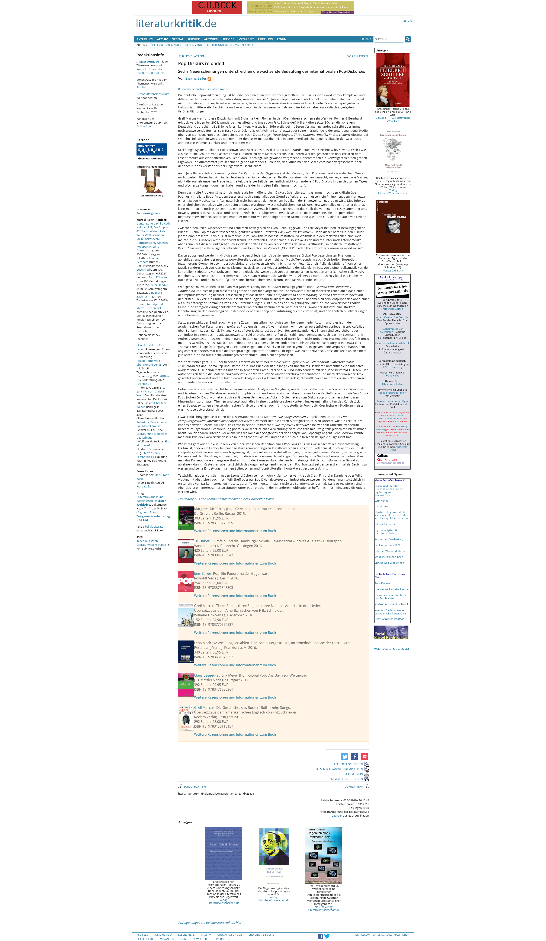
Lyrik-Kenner (382, 500)
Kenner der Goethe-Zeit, (389, 539)
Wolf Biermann (154, 235)
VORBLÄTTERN (358, 56)
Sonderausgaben (148, 213)
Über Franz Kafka (392, 384)
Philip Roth (163, 223)
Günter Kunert (145, 223)
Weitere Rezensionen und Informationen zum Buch (235, 530)
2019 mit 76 (143, 384)
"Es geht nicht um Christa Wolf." (150, 391)
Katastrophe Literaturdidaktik (392, 343)
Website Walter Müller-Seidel (391, 649)
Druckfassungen (229, 935)
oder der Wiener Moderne (390, 551)
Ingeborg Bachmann (149, 294)
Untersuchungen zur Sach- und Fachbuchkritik (390, 597)
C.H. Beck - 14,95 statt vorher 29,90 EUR (393, 119)
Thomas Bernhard (147, 260)
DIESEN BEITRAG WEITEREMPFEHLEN (339, 769)
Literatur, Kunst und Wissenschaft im (151, 500)
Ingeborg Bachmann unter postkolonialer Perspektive (390, 611)
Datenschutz (382, 935)
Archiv (162, 39)
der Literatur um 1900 (388, 545)
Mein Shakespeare (148, 239)
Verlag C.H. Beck (393, 270)
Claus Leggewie (206, 675)
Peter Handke (159, 285)
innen (400, 562)
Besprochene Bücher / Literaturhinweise (203, 89)
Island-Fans (381, 506)
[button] (344, 756)
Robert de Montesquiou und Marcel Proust (151, 424)
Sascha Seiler (195, 78)
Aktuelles (144, 39)
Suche (366, 39)
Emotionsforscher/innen (389, 556)
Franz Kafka (143, 486)
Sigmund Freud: (153, 516)
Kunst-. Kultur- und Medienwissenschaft (225, 45)
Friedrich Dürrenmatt (148, 248)
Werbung (222, 939)
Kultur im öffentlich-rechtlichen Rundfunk (150, 71)
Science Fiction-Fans (386, 524)
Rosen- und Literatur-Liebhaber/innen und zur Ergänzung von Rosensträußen (389, 490)
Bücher (194, 39)
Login (281, 39)
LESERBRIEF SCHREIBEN (348, 764)
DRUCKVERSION (353, 774)
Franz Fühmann (158, 277)
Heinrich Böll (144, 227)
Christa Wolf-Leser (385, 562)
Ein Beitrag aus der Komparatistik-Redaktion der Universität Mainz (226, 499)
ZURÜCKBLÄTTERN (191, 56)
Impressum (362, 935)
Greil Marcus (204, 707)
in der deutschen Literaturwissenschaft (150, 543)
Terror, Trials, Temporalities (148, 455)
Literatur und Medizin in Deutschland (151, 435)
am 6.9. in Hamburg (396, 365)
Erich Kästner (382, 583)
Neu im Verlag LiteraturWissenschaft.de (324, 908)
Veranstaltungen (173, 939)
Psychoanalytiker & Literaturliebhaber (386, 531)
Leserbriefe (186, 935)
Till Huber (202, 541)
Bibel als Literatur (154, 526)
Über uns (265, 39)
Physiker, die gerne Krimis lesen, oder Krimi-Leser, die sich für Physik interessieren (391, 515)
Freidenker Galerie (392, 308)
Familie (140, 87)
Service (228, 39)
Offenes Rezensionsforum (152, 94)
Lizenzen (337, 815)
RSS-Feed (142, 935)
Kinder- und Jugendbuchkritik (391, 604)
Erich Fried (143, 269)
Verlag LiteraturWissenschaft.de (223, 901)
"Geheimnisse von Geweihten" (391, 330)
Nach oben (402, 935)
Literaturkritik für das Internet (392, 589)
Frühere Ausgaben (160, 45)
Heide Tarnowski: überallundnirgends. (149, 362)
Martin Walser (149, 231)
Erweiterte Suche (261, 935)
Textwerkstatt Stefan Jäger (392, 401)
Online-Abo (143, 126)
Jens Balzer (202, 573)
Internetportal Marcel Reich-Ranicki (149, 306)
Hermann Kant (145, 243)
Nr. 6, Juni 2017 (185, 45)
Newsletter (201, 939)
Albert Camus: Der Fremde (392, 317)
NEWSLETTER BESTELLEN (347, 779)
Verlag (407, 21)
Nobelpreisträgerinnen (392, 392)
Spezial (178, 39)
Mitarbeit (246, 39)
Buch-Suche (145, 939)
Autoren (211, 39)
